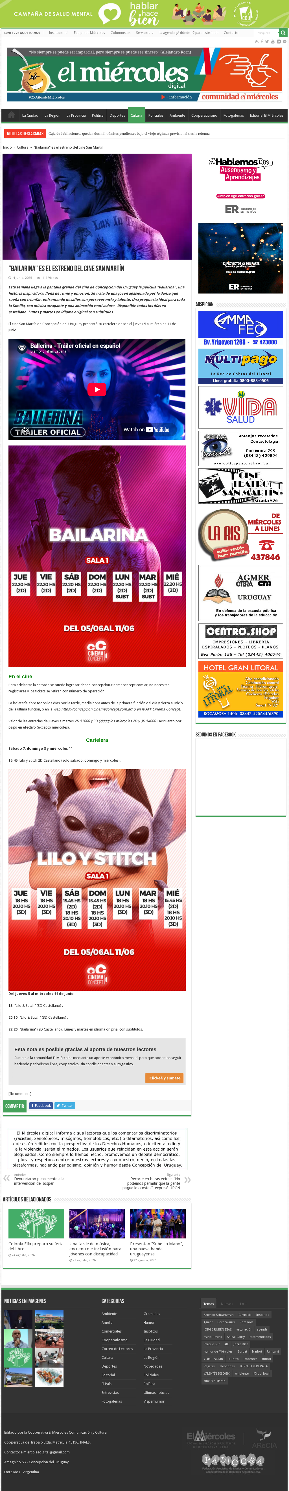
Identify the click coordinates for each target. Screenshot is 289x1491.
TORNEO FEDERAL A (254, 1366)
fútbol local (261, 1373)
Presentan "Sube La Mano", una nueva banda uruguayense (156, 1249)
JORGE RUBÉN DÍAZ (218, 1329)
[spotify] (285, 41)
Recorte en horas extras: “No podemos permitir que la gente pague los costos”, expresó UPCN (151, 1181)
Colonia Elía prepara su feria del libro (77, 133)
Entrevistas (110, 1392)
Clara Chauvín (213, 1359)
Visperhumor (154, 1401)
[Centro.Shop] (240, 641)
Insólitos (151, 1331)
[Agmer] (240, 593)
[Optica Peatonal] (240, 448)
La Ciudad (30, 115)
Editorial (108, 1375)
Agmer (208, 1322)
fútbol (266, 1359)
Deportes (117, 115)
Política (98, 115)
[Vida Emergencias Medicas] (240, 407)
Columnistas (120, 33)
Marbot (257, 1351)
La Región (52, 115)
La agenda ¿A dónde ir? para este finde (188, 33)
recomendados (260, 1337)
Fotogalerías (234, 115)
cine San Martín (214, 1381)
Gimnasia (244, 1315)
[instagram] (278, 41)
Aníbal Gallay (236, 1337)
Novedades (153, 1366)
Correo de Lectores (117, 1349)
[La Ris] (240, 534)
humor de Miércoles (218, 1351)
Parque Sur (212, 1344)
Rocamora (246, 1322)
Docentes (250, 1359)
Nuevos (227, 1304)
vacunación (244, 1329)
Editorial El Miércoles (266, 115)
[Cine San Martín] (240, 486)
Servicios (143, 33)
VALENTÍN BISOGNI (217, 1373)
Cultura (136, 115)
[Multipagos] (240, 366)
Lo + (243, 1304)
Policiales (155, 115)
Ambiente (177, 115)
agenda (262, 1329)
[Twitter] (267, 41)
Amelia (107, 1322)
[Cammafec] (240, 328)
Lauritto (233, 1359)
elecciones (227, 1366)
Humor (149, 1322)
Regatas (209, 1366)
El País (106, 1384)
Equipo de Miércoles (89, 33)
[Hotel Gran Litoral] (240, 689)
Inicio (7, 147)
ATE (226, 1344)
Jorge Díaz (241, 1344)
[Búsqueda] (283, 33)
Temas (208, 1304)
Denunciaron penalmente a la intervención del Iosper (39, 1179)
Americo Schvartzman (219, 1315)
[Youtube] (273, 41)
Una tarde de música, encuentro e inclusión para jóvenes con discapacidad (95, 1249)
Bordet (242, 1351)
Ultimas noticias (156, 1392)
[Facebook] (262, 41)
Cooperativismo (204, 115)
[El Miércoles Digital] (144, 73)
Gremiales (152, 1314)
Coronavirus (226, 1322)
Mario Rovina (213, 1337)
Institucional (58, 33)
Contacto (231, 33)
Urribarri (273, 1351)
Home (11, 115)
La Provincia (76, 115)
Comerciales (112, 1331)
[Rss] (257, 41)
